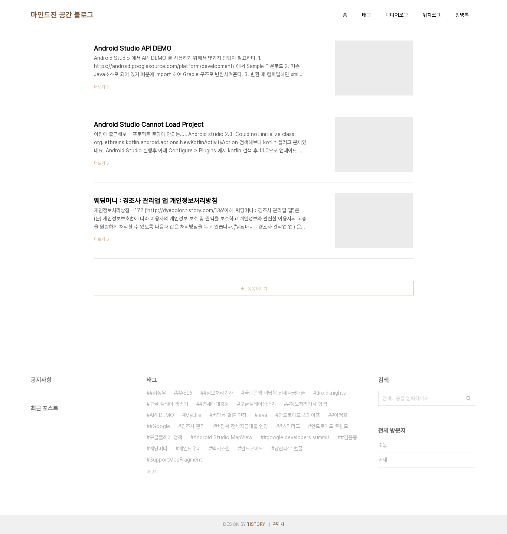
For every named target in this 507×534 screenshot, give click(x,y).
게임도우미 (190, 449)
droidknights (331, 393)
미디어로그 (397, 15)
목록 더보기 (257, 288)
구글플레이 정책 (166, 437)
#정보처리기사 (218, 393)
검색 (469, 398)
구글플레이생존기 (258, 404)
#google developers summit (297, 437)
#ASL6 (184, 393)
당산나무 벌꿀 (288, 449)
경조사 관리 (193, 426)
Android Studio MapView (222, 437)
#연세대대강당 (214, 404)
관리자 (278, 524)
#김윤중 (349, 437)
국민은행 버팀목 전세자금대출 (274, 393)
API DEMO (162, 415)
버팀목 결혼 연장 (229, 415)
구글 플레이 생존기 (169, 404)
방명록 (462, 15)
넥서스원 (221, 449)
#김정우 (158, 393)
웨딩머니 (158, 449)
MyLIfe (193, 415)
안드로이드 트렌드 (329, 426)
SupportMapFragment (176, 460)
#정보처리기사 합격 (307, 404)
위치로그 (432, 15)
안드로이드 (252, 449)
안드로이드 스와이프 (299, 415)
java (262, 415)
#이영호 (339, 415)
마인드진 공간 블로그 (62, 14)
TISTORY (256, 524)
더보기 (152, 472)
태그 (366, 15)
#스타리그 (289, 426)
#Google (160, 426)
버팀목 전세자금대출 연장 (242, 426)
